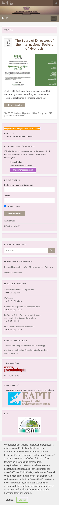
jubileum (8, 115)
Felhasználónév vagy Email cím (18, 185)
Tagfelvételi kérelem (23, 170)
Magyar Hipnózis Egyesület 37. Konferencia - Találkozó (28, 267)
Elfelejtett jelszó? (12, 226)
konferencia (18, 115)
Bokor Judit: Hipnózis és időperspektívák (22, 306)
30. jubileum (16, 113)
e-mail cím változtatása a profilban (19, 289)
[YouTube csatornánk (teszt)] (11, 2)
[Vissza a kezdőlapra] (29, 10)
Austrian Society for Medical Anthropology (24, 345)
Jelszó (7, 195)
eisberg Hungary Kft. (13, 375)
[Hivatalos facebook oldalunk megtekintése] (7, 2)
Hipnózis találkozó (30, 113)
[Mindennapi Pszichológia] (15, 369)
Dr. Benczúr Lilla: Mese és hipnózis (19, 326)
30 (9, 113)
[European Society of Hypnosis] (29, 425)
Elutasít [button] (9, 500)
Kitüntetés (9, 298)
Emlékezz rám (13, 206)
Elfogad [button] (22, 500)
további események (13, 272)
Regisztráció (9, 220)
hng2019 (48, 113)
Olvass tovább (15, 105)
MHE (5, 18)
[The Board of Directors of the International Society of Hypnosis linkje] (29, 69)
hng (41, 113)
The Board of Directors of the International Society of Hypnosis (34, 44)
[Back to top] (52, 498)
